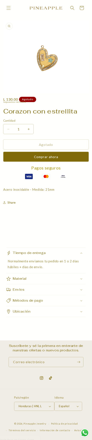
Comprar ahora (46, 157)
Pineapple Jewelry (35, 423)
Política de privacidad (64, 423)
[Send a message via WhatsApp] (85, 433)
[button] (8, 8)
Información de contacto (55, 430)
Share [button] (11, 202)
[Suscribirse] (78, 362)
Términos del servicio (22, 430)
